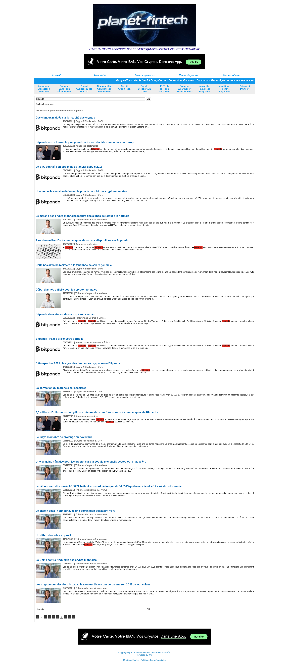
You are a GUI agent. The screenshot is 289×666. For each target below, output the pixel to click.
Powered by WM (144, 656)
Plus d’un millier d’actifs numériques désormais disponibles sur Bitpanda (82, 240)
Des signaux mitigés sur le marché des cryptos (65, 117)
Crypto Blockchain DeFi (144, 89)
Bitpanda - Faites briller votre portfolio (59, 338)
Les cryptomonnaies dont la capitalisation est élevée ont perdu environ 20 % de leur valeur (93, 584)
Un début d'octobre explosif (53, 535)
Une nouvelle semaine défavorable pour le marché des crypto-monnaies (81, 191)
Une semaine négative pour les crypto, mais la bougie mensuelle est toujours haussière (91, 461)
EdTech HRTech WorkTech (164, 89)
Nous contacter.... (233, 75)
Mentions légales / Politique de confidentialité (144, 661)
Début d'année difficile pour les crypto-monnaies (66, 289)
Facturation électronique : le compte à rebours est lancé (209, 80)
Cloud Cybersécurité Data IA (84, 89)
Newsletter (100, 75)
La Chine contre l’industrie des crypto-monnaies (66, 560)
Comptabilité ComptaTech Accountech (104, 89)
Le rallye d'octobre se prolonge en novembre (64, 437)
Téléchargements (144, 75)
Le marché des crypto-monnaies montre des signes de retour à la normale (82, 215)
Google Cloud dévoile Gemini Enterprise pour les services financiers (136, 80)
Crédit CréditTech (124, 87)
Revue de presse (188, 75)
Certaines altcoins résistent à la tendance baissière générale (74, 265)
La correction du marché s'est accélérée (61, 387)
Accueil (56, 75)
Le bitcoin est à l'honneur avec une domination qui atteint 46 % (75, 510)
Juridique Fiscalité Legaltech (224, 89)
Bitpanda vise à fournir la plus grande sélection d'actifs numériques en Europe (85, 142)
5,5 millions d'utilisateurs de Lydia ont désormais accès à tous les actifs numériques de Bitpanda (97, 412)
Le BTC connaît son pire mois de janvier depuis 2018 (69, 166)
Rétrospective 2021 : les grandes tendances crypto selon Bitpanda (78, 363)
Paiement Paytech (244, 87)
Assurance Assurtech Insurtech (44, 89)
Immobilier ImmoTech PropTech (205, 89)
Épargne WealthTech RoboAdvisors (184, 89)
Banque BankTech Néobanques (64, 89)
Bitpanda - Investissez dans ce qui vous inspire (65, 314)
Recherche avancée (45, 104)
